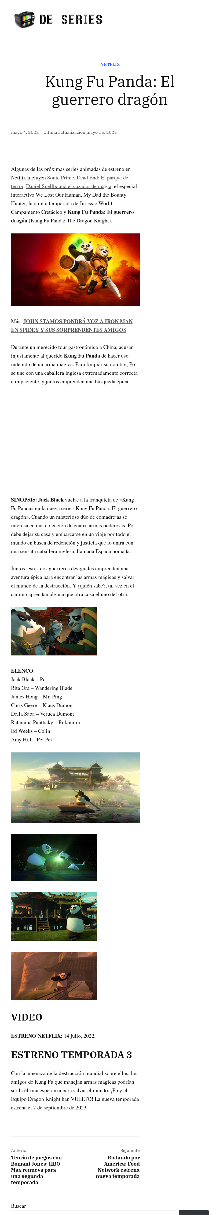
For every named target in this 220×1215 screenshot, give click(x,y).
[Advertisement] (75, 432)
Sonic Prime (60, 177)
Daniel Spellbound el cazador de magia (68, 186)
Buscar (18, 1205)
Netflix (110, 64)
